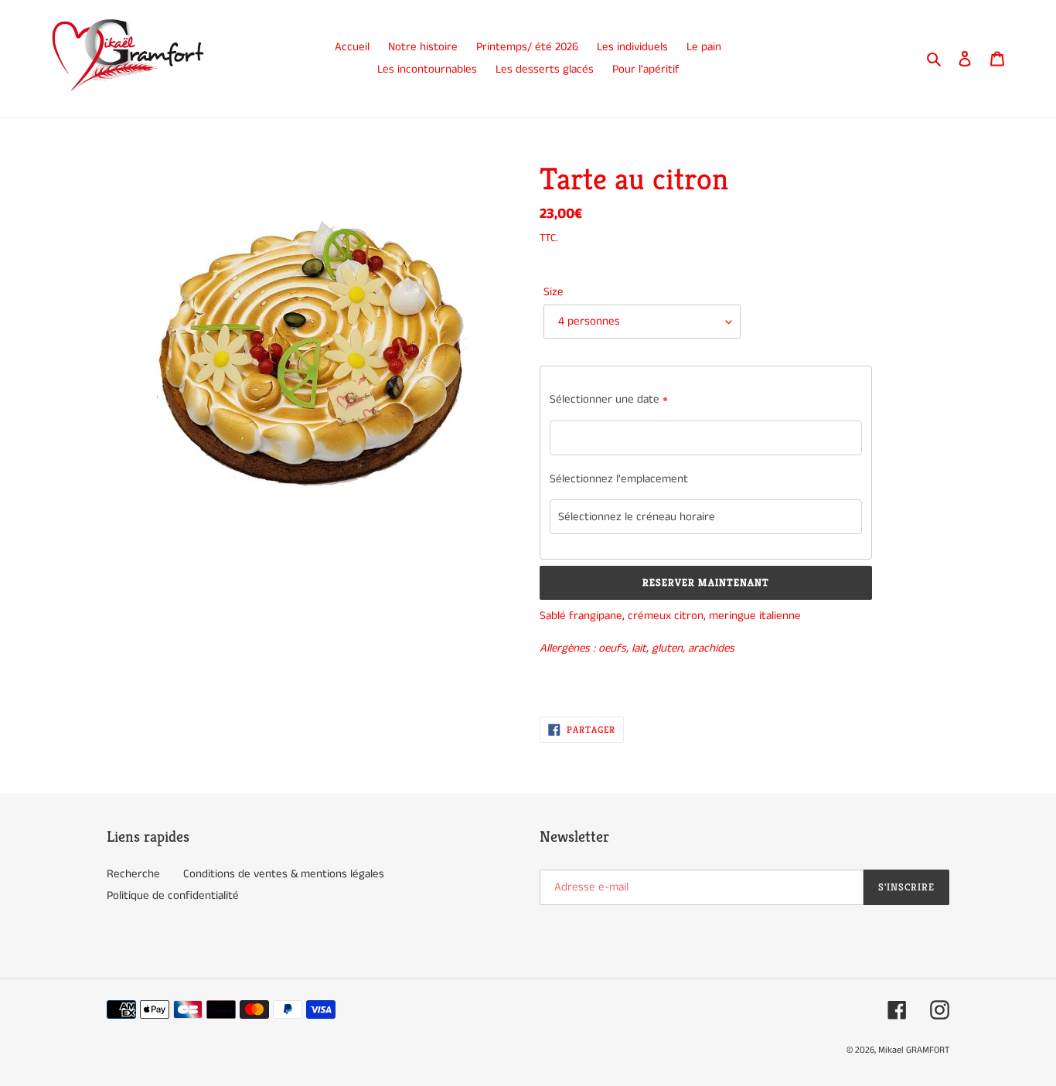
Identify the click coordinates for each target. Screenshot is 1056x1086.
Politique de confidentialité (173, 895)
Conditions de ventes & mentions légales (283, 874)
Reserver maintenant (705, 582)
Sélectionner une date (604, 399)
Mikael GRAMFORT (913, 1050)
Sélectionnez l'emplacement (619, 479)
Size (553, 292)
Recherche (133, 874)
